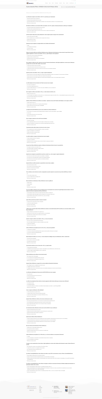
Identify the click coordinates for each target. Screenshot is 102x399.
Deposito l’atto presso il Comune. (31, 39)
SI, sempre (28, 336)
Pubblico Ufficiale (29, 182)
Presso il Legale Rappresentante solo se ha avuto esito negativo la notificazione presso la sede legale (40, 121)
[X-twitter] (31, 390)
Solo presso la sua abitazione (31, 139)
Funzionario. (28, 185)
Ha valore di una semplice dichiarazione (32, 203)
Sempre (28, 45)
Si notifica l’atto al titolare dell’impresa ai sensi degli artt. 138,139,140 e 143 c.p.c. (37, 294)
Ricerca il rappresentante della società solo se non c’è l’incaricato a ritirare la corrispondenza (39, 303)
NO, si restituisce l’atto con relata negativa (32, 256)
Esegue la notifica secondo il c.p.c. (31, 102)
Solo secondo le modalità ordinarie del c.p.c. (32, 86)
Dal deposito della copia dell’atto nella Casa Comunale (34, 20)
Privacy (40, 389)
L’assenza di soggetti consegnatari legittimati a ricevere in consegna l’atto (36, 250)
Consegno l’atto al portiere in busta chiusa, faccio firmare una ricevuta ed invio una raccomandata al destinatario (41, 68)
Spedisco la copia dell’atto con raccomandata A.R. (33, 130)
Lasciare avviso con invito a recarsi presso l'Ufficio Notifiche (34, 55)
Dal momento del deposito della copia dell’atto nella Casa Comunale (36, 27)
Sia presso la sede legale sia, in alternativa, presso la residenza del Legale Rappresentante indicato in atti (40, 123)
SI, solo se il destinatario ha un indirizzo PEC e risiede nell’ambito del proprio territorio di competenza (40, 337)
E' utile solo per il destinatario (31, 223)
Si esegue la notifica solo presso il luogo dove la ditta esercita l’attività (36, 293)
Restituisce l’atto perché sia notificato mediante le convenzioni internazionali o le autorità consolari (39, 311)
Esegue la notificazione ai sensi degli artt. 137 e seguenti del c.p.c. (35, 211)
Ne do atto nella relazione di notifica (31, 164)
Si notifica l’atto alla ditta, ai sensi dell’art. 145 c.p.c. (33, 291)
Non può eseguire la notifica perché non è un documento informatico (36, 355)
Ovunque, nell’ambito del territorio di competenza (33, 138)
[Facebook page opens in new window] (72, 0)
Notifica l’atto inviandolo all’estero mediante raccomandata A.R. (35, 312)
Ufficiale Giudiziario (29, 184)
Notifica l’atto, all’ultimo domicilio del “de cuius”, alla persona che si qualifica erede (37, 330)
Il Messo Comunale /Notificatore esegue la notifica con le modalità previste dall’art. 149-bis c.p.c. (39, 366)
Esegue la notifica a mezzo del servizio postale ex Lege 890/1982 (35, 105)
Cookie (40, 390)
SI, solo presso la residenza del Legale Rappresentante (34, 232)
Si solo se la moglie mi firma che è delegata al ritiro (33, 176)
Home (40, 386)
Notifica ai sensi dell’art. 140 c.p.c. (31, 93)
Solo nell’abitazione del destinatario (31, 46)
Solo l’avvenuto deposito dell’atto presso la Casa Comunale (34, 96)
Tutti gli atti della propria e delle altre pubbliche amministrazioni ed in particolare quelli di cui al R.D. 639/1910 (41, 321)
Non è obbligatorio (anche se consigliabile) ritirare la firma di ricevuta (36, 265)
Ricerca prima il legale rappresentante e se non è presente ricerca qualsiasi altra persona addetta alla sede (41, 300)
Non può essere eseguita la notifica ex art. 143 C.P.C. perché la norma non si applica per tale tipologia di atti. (41, 30)
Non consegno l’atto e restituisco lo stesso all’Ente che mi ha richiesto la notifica (37, 346)
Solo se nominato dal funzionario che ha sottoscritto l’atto (34, 114)
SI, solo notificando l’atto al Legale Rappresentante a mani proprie (35, 257)
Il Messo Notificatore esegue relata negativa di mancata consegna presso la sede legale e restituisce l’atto (40, 194)
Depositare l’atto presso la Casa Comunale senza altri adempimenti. (35, 58)
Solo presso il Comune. (30, 48)
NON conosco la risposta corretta (31, 49)
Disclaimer (40, 387)
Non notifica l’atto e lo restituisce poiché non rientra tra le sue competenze (36, 214)
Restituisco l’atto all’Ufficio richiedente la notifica (33, 132)
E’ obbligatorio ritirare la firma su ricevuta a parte (33, 266)
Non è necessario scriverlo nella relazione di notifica (34, 166)
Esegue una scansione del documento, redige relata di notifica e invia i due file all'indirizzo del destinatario (40, 356)
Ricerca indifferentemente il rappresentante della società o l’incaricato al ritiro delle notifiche (39, 302)
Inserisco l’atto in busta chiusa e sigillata (32, 36)
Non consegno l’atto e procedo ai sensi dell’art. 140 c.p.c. (34, 349)
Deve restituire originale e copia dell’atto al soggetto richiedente (35, 148)
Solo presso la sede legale (30, 120)
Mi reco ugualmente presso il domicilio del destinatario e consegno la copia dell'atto (38, 129)
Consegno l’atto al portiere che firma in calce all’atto (34, 65)
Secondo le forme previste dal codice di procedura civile (34, 275)
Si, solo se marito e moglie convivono (32, 175)
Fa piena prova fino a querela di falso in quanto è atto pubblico (35, 201)
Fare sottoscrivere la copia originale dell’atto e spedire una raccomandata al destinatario (38, 157)
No (27, 173)
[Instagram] (33, 390)
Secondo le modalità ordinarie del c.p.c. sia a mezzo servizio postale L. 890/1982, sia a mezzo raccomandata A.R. (41, 87)
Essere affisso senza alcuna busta (31, 241)
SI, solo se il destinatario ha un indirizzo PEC (32, 339)
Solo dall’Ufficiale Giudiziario (30, 284)
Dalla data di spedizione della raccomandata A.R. (33, 18)
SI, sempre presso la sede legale (31, 229)
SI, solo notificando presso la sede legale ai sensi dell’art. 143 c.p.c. (35, 259)
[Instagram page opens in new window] (75, 0)
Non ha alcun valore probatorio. (31, 204)
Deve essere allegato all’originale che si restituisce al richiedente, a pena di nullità (37, 222)
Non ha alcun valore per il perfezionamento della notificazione (35, 220)
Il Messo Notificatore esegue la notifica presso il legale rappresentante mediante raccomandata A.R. (40, 192)
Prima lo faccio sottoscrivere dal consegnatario (33, 167)
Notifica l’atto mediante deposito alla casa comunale (34, 309)
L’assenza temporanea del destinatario (32, 247)
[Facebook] (30, 390)
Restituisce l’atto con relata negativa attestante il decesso (34, 327)
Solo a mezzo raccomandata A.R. (31, 84)
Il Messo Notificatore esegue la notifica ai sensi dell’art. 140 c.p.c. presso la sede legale (38, 195)
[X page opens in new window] (73, 0)
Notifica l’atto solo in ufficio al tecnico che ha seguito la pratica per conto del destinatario (38, 213)
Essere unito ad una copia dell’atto (31, 238)
